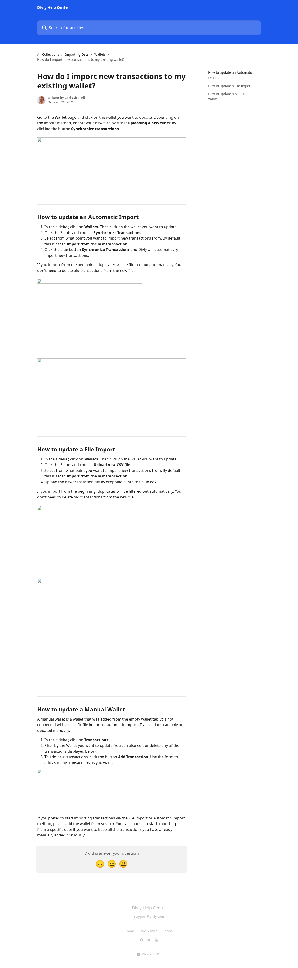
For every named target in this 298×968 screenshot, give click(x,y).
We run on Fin (151, 954)
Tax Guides (148, 931)
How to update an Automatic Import (230, 75)
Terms (168, 931)
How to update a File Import (230, 86)
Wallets (100, 54)
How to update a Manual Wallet (227, 96)
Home (130, 931)
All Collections (48, 54)
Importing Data (77, 54)
